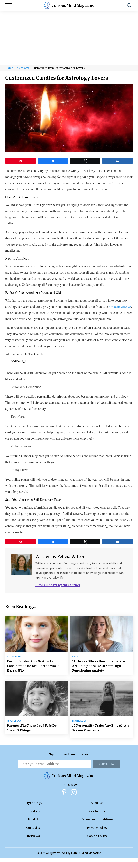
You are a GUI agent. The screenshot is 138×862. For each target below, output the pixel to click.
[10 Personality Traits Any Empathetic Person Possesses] (101, 698)
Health (33, 819)
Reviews (33, 836)
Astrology (23, 68)
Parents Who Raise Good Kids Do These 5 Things (32, 728)
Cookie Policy (97, 836)
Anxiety (76, 656)
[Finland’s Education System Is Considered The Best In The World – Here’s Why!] (36, 633)
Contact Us (97, 811)
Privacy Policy (97, 827)
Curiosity (33, 827)
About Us (97, 803)
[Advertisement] (69, 38)
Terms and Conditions (97, 819)
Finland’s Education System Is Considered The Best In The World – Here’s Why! (34, 665)
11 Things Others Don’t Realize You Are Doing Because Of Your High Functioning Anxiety (98, 665)
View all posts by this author (57, 585)
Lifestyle (33, 811)
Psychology (14, 656)
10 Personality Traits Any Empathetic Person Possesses (100, 728)
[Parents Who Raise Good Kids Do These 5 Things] (36, 698)
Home (9, 68)
